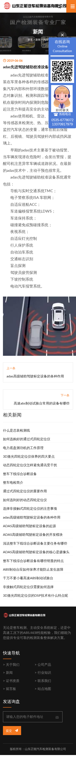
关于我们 (12, 664)
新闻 (38, 39)
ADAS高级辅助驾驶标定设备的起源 (29, 526)
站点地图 (44, 689)
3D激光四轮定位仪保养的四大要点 (29, 456)
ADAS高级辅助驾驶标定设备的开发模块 (33, 534)
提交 (9, 730)
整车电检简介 (13, 482)
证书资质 (12, 681)
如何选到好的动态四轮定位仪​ (25, 500)
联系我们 (44, 681)
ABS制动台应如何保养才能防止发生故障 (33, 569)
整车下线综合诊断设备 (20, 474)
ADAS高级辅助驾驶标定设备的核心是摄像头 (36, 552)
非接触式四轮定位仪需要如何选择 (28, 587)
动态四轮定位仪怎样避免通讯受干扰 (30, 465)
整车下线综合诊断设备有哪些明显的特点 (33, 561)
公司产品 (44, 664)
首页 (30, 39)
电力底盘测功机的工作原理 (23, 448)
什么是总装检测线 (16, 430)
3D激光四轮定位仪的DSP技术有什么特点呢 (35, 595)
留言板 (11, 689)
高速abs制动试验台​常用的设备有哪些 (41, 403)
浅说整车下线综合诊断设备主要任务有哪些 (35, 543)
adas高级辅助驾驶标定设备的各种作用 (35, 376)
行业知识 (44, 672)
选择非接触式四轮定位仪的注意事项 (30, 508)
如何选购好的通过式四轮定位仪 (26, 439)
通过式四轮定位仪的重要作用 (25, 491)
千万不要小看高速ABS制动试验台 (28, 578)
